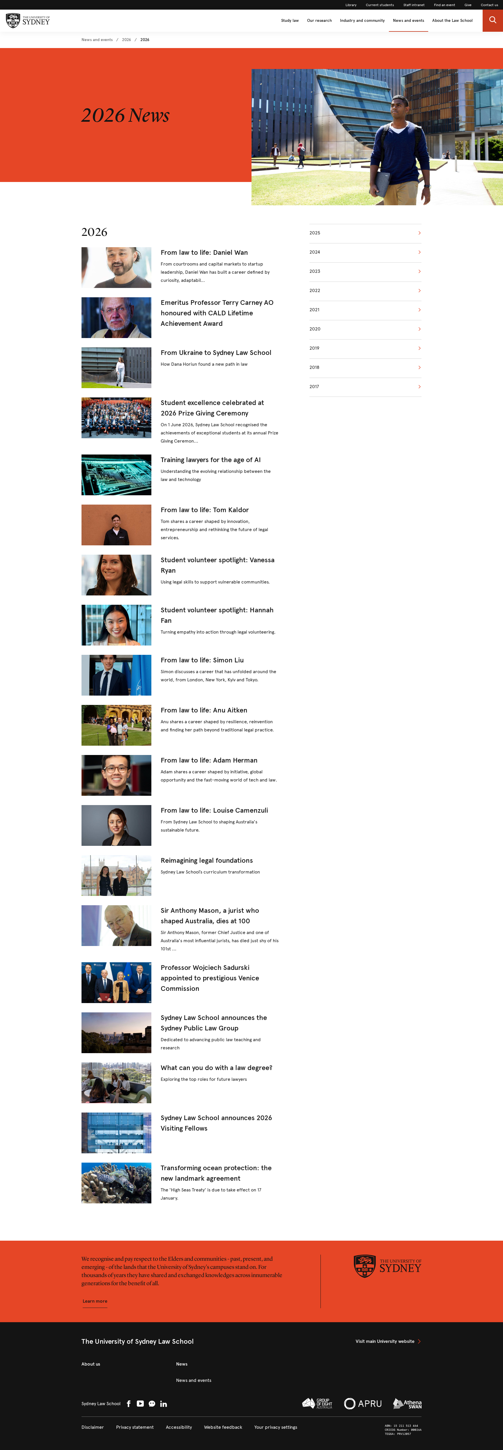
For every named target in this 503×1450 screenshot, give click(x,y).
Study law (290, 20)
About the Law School (452, 20)
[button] (493, 21)
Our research (319, 20)
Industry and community (362, 20)
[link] (351, 5)
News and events (408, 20)
